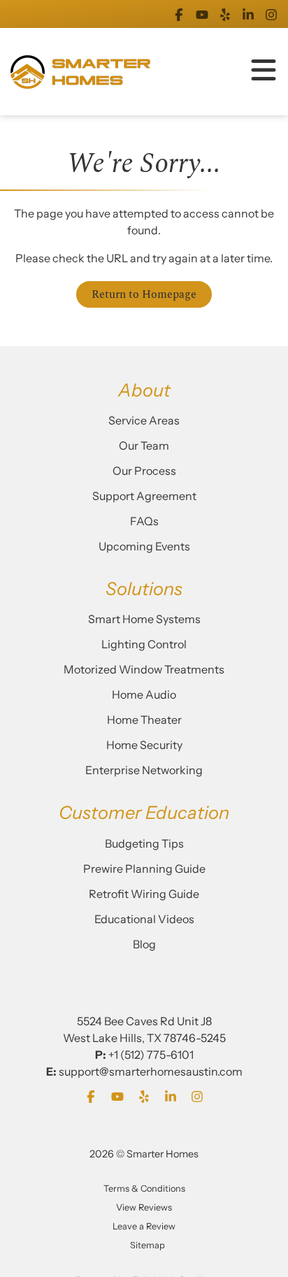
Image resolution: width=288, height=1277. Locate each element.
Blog (144, 944)
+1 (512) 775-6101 (151, 1055)
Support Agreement (144, 496)
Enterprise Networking (144, 770)
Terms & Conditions (144, 1188)
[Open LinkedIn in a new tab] (248, 14)
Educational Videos (144, 919)
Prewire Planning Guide (144, 869)
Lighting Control (144, 644)
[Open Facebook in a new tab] (179, 14)
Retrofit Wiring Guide (144, 894)
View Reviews (144, 1207)
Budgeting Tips (144, 843)
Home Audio (144, 694)
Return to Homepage (144, 294)
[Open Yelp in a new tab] (225, 14)
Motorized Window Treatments (144, 669)
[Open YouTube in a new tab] (202, 14)
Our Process (144, 471)
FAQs (144, 521)
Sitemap (147, 1245)
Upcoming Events (144, 546)
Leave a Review (144, 1226)
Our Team (144, 445)
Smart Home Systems (144, 619)
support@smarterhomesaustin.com (151, 1071)
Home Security (144, 745)
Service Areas (144, 420)
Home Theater (144, 720)
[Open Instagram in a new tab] (271, 14)
